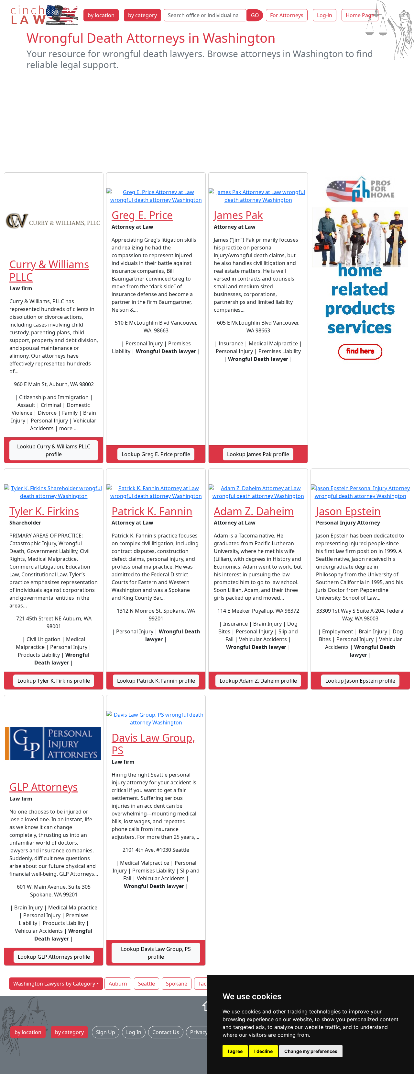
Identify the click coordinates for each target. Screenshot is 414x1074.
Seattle (146, 983)
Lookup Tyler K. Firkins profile (53, 680)
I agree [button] (235, 1051)
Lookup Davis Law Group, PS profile (156, 952)
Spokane (176, 983)
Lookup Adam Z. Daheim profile (258, 680)
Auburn (118, 983)
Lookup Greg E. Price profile (156, 454)
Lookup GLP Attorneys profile (54, 956)
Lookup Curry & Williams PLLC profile (53, 450)
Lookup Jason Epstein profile (360, 680)
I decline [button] (263, 1051)
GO (255, 15)
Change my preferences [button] (310, 1051)
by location (101, 15)
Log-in (324, 15)
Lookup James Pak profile (258, 454)
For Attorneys (286, 15)
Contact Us (165, 1032)
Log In (133, 1032)
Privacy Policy (206, 1032)
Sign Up (105, 1032)
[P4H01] (360, 269)
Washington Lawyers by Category (54, 983)
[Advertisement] (207, 121)
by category (142, 15)
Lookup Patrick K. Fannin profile (156, 680)
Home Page (360, 15)
